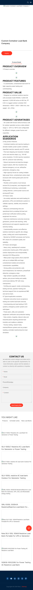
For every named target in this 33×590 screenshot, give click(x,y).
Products (5, 421)
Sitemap (24, 586)
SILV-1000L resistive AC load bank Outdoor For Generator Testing (14, 477)
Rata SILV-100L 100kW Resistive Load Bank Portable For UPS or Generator (16, 534)
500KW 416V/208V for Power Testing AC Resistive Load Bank (16, 563)
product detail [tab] (16, 62)
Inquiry (7, 53)
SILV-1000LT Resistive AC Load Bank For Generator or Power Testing (15, 448)
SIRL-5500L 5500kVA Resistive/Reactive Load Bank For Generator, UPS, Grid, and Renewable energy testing (15, 506)
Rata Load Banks (26, 421)
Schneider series (15, 421)
